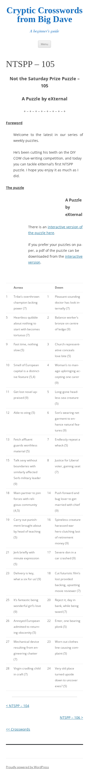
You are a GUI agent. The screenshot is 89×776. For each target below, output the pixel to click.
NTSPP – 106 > (71, 717)
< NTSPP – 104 (17, 705)
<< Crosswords (18, 729)
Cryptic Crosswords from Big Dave (44, 15)
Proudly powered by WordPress (27, 767)
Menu (44, 44)
